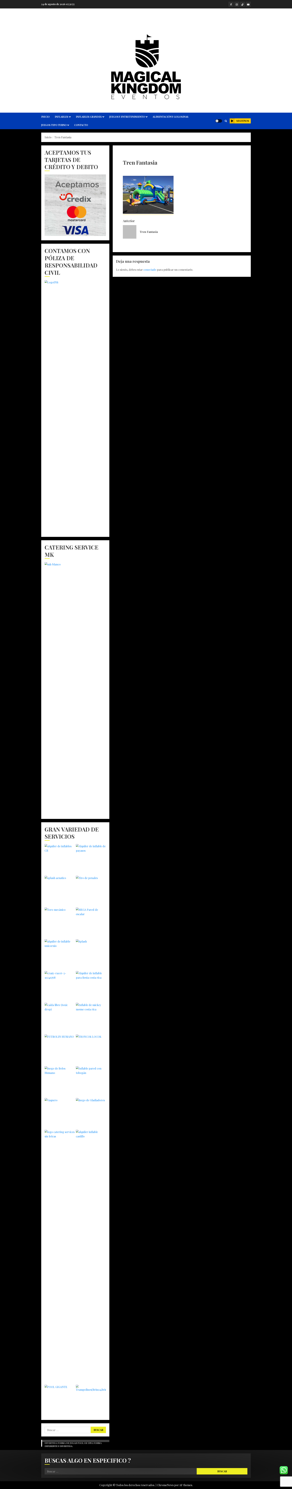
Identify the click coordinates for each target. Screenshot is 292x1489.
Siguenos (242, 120)
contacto (81, 125)
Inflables (61, 116)
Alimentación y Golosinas (170, 116)
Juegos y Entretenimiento (127, 116)
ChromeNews (165, 1485)
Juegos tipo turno (54, 125)
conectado (149, 269)
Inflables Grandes (89, 116)
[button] (226, 121)
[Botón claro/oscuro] (218, 121)
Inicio (45, 116)
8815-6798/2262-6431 (146, 22)
